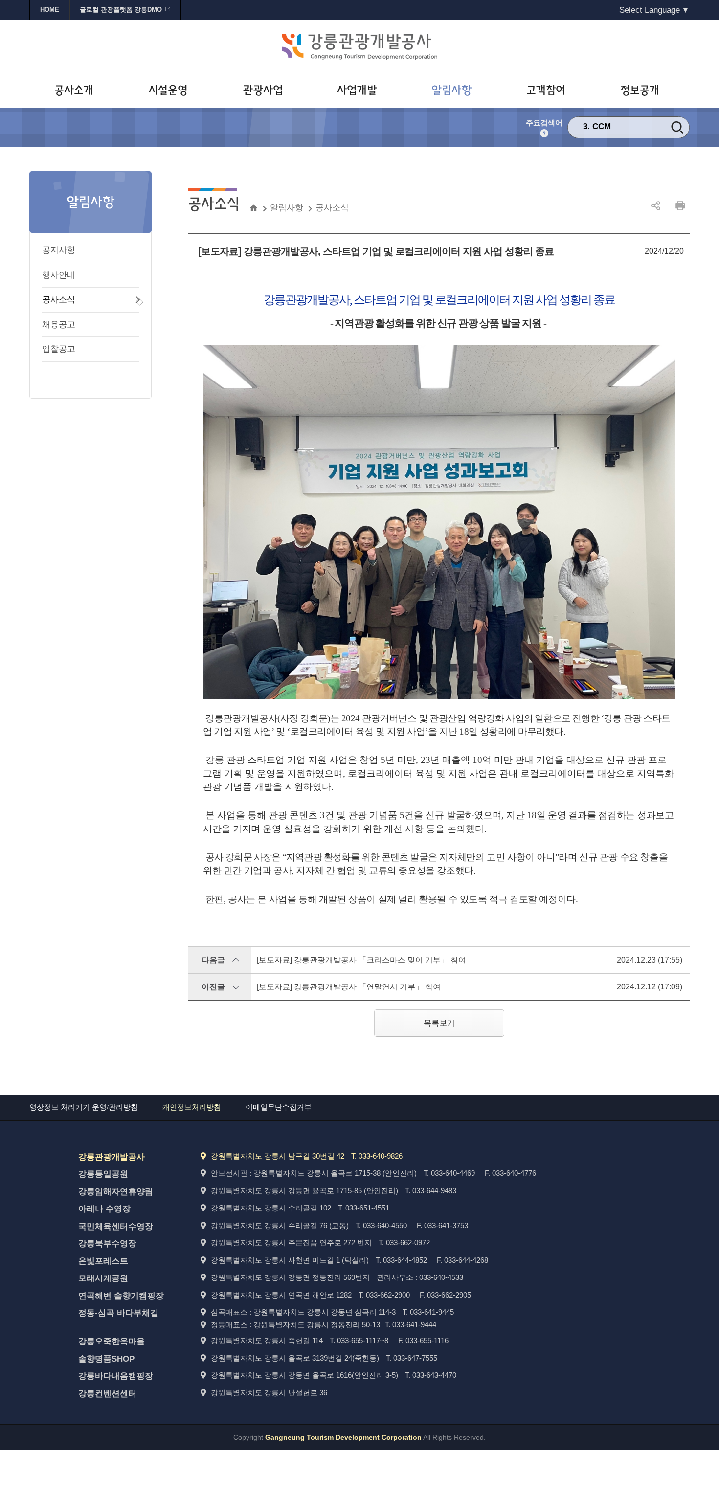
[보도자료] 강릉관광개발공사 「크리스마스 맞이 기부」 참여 (361, 960)
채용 (600, 126)
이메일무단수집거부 (279, 1107)
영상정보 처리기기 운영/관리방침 (83, 1107)
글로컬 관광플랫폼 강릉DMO (121, 9)
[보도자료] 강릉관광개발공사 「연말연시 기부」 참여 (349, 987)
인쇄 (680, 206)
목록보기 (439, 1023)
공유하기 (655, 206)
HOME (49, 9)
